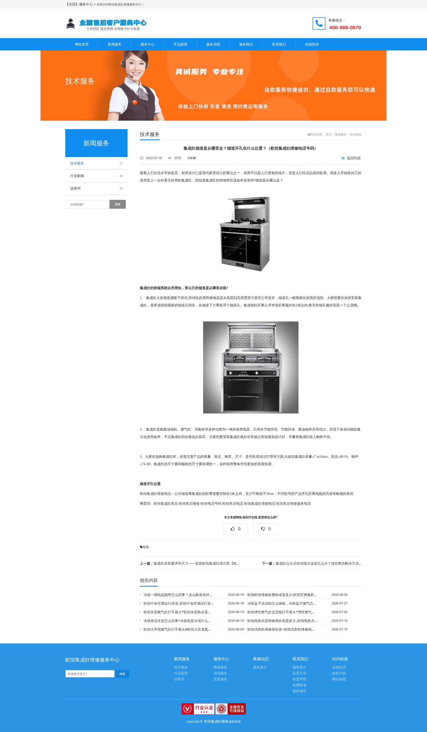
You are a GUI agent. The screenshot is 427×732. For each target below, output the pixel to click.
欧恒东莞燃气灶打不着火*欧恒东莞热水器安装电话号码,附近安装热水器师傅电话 (179, 612)
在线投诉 (312, 44)
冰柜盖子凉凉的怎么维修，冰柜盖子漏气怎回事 (282, 603)
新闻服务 (115, 44)
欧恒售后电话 (232, 503)
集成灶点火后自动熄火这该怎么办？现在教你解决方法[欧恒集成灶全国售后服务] (312, 563)
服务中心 (147, 44)
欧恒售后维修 (189, 503)
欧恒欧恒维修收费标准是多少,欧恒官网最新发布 (282, 594)
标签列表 (339, 673)
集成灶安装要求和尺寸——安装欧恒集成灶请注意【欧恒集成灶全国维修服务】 (190, 563)
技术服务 (96, 163)
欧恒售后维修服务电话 (293, 503)
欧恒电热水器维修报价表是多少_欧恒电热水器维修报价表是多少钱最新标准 (282, 620)
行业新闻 (96, 176)
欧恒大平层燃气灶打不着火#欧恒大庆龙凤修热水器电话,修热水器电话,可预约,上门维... (179, 629)
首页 (329, 134)
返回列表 (354, 158)
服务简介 (299, 667)
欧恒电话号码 (211, 503)
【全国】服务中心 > (81, 4)
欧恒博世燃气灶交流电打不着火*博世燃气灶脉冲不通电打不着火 (282, 612)
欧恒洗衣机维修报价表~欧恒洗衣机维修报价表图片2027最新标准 (282, 629)
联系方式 (299, 673)
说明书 (96, 188)
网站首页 (82, 44)
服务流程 (213, 44)
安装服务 (220, 679)
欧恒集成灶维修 (216, 721)
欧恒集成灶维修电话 (155, 494)
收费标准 (299, 685)
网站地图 (339, 679)
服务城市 (299, 691)
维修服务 (220, 667)
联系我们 (279, 44)
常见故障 (180, 44)
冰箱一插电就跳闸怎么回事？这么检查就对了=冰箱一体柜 (179, 594)
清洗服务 (220, 673)
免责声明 (299, 679)
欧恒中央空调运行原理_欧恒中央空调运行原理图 (179, 603)
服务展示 (260, 667)
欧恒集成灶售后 (166, 503)
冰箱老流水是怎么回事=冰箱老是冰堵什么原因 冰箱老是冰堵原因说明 (179, 620)
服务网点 (246, 44)
